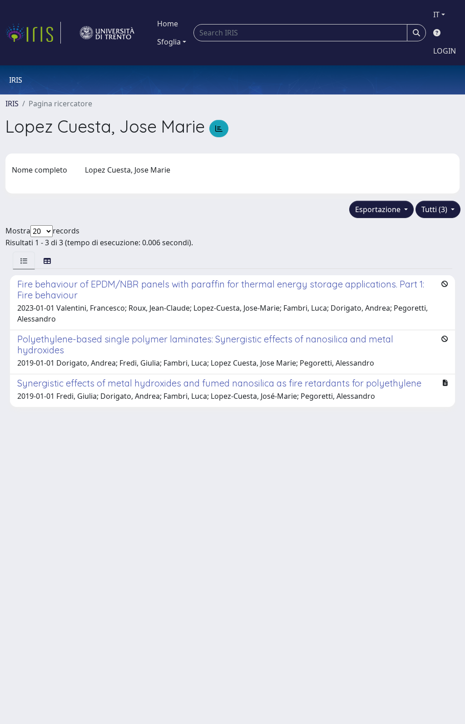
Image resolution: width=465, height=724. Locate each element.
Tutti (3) (435, 209)
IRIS (12, 104)
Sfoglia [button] (169, 42)
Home (167, 24)
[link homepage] (33, 33)
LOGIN (444, 51)
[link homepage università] (107, 33)
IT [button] (436, 15)
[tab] (24, 260)
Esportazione (378, 209)
